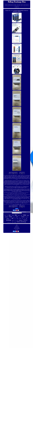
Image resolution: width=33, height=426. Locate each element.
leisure (17, 218)
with (24, 218)
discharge (8, 220)
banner (19, 215)
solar (10, 215)
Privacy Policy (17, 227)
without (5, 215)
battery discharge (21, 221)
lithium (20, 218)
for (12, 218)
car (26, 218)
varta (13, 215)
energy (7, 218)
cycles (17, 220)
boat (13, 221)
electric (28, 215)
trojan (10, 216)
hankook (6, 216)
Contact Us (16, 226)
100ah (24, 215)
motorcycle (26, 216)
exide (21, 215)
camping (22, 216)
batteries (21, 220)
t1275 (15, 220)
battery (25, 220)
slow (16, 215)
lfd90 (13, 220)
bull (7, 215)
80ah (22, 218)
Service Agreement (17, 228)
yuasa (17, 216)
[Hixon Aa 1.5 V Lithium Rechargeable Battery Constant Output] (17, 18)
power (10, 218)
